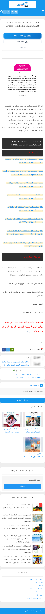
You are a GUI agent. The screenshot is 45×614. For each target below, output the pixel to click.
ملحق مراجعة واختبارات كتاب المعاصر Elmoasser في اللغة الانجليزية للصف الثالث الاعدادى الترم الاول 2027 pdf (17, 560)
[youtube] (12, 12)
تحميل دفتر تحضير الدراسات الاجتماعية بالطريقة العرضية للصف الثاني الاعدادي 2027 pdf (16, 518)
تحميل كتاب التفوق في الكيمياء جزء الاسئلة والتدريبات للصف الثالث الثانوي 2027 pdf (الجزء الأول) (33, 431)
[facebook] (5, 12)
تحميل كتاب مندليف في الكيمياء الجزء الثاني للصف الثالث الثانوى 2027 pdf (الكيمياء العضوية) (33, 456)
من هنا (29, 331)
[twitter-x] (8, 12)
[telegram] (16, 12)
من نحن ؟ (39, 583)
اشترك (22, 486)
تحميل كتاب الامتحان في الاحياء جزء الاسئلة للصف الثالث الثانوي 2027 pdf (17, 506)
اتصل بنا (40, 595)
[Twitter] (8, 349)
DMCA (41, 586)
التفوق (27, 611)
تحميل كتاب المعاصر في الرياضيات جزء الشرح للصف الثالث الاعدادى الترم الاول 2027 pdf (17, 549)
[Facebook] (4, 349)
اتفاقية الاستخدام (36, 589)
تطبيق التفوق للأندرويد (35, 598)
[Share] (12, 349)
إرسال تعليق (22, 401)
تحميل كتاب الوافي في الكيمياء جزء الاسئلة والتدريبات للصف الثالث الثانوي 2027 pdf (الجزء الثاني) (12, 431)
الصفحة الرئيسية (36, 580)
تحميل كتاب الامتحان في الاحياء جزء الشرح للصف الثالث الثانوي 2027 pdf (17, 527)
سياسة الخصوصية (36, 592)
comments (34, 385)
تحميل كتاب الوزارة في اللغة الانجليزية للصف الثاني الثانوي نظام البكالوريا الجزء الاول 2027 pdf (17, 539)
